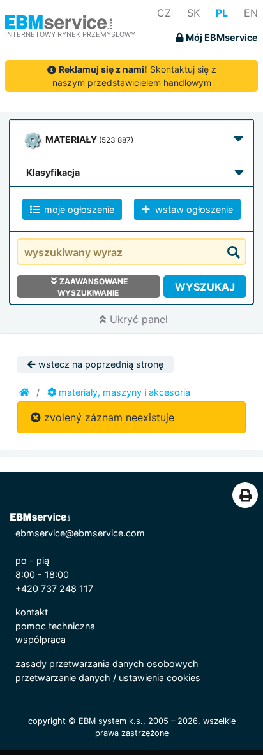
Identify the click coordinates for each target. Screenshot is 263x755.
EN (251, 12)
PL (222, 12)
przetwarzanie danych (62, 677)
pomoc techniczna (55, 626)
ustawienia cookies (159, 677)
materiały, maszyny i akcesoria (123, 392)
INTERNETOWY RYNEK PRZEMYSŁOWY (70, 34)
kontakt (31, 612)
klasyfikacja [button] (53, 172)
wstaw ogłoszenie (193, 209)
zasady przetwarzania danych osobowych (107, 663)
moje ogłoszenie (77, 209)
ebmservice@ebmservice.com (80, 533)
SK (193, 12)
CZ (164, 12)
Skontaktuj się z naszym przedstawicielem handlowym (134, 76)
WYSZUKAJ (205, 286)
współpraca (40, 639)
